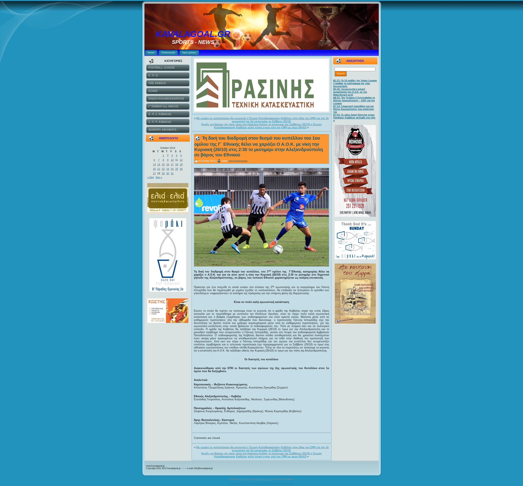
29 (163, 173)
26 (181, 169)
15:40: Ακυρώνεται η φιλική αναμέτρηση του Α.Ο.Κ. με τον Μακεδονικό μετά (350, 92)
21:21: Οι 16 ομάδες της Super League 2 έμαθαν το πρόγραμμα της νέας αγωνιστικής (355, 83)
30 (167, 173)
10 (172, 160)
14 (158, 164)
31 (172, 173)
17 (172, 164)
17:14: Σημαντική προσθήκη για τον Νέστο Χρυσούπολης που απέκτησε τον (353, 109)
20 (154, 169)
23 (167, 169)
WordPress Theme (264, 479)
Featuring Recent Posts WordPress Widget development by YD (261, 483)
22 (163, 169)
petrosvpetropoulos (238, 161)
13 (154, 164)
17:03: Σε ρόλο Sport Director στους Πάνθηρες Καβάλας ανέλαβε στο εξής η (354, 117)
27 (154, 173)
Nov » (159, 177)
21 (158, 169)
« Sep (150, 177)
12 (181, 160)
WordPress (246, 479)
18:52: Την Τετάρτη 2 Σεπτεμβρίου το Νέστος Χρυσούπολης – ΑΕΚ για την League (354, 100)
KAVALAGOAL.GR (193, 34)
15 (163, 164)
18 (176, 164)
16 (167, 164)
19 (181, 164)
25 (176, 169)
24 (172, 169)
